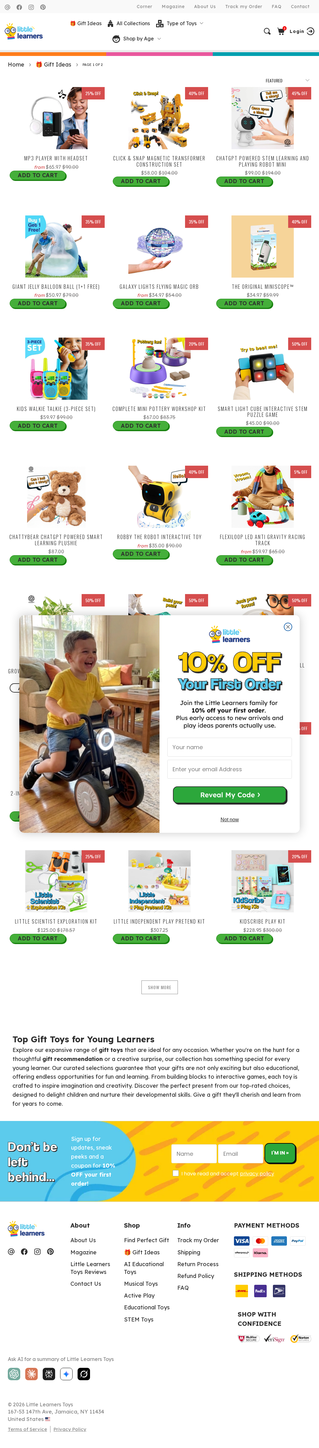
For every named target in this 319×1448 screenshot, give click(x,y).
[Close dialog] (288, 627)
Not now (230, 819)
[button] (229, 796)
